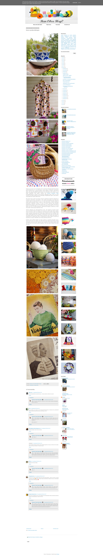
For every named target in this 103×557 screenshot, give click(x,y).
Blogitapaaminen (67, 36)
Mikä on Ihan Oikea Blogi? (37, 24)
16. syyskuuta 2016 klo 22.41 (37, 443)
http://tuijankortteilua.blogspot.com (35, 428)
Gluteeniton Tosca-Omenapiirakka (67, 148)
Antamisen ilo (66, 35)
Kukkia (62, 42)
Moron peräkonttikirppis (66, 80)
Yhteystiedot (58, 24)
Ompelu (62, 43)
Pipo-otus (30, 392)
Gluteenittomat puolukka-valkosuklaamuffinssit (67, 77)
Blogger (58, 554)
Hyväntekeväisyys (70, 38)
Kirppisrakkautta (65, 378)
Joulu (75, 38)
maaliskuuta (65, 95)
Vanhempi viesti (55, 528)
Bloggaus (62, 36)
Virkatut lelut (65, 45)
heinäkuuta (65, 90)
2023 (63, 57)
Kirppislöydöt (32, 385)
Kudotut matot (73, 41)
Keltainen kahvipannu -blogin (53, 193)
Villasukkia (72, 43)
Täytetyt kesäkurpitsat (65, 172)
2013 (63, 103)
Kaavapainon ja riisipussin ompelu (67, 394)
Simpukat (68, 398)
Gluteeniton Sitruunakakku (66, 147)
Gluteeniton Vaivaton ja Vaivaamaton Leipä (69, 150)
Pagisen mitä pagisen (66, 443)
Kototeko (63, 412)
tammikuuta (65, 98)
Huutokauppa (63, 38)
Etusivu (42, 528)
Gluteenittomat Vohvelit (65, 157)
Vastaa (30, 395)
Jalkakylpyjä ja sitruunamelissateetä (69, 83)
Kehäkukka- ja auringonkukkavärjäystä (69, 79)
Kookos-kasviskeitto (65, 161)
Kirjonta (69, 40)
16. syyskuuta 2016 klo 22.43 (39, 476)
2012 (63, 104)
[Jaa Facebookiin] (47, 383)
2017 (63, 66)
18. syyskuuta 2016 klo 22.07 (41, 494)
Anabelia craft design (66, 427)
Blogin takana (48, 24)
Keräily (71, 39)
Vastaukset (31, 397)
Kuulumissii (68, 444)
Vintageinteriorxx (32, 476)
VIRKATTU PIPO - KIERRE (67, 75)
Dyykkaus (62, 37)
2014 (63, 101)
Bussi (71, 36)
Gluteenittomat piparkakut (66, 154)
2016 (63, 67)
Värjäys (62, 48)
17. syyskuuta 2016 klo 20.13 (48, 435)
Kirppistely (62, 41)
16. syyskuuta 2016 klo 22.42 (36, 461)
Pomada (63, 397)
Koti (66, 41)
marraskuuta (65, 70)
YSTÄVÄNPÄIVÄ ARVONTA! (71, 109)
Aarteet (62, 35)
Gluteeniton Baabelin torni (66, 141)
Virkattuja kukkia (70, 44)
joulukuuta (65, 68)
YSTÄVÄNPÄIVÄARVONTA (71, 115)
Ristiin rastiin (64, 435)
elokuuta (64, 88)
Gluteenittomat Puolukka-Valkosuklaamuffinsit (66, 156)
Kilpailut (62, 40)
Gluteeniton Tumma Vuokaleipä (67, 149)
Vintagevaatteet (36, 385)
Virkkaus (67, 47)
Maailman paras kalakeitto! (66, 165)
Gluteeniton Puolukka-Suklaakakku (67, 143)
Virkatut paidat (69, 45)
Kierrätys (74, 39)
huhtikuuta (65, 94)
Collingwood (74, 36)
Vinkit (75, 43)
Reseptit (65, 43)
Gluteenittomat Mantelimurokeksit (67, 153)
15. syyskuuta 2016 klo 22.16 (37, 392)
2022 (63, 59)
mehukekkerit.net (65, 393)
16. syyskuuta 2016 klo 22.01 (45, 428)
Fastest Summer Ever (65, 409)
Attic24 (63, 405)
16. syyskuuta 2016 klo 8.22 (35, 408)
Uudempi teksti (28, 528)
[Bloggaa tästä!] (45, 383)
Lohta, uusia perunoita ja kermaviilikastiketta (66, 163)
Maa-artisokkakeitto (65, 164)
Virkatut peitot (74, 45)
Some (69, 43)
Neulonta (72, 42)
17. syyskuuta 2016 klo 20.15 (48, 451)
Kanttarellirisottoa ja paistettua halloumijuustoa (67, 159)
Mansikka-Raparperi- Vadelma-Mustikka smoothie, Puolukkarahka (68, 167)
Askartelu (74, 35)
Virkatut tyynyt (67, 46)
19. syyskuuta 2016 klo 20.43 (48, 502)
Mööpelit (68, 42)
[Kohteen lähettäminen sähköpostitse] (43, 383)
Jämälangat (62, 39)
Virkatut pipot (63, 46)
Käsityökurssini (67, 24)
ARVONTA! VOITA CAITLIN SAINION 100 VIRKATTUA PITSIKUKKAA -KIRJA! (71, 133)
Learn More (75, 2)
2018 (63, 64)
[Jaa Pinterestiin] (48, 383)
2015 (63, 100)
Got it (79, 2)
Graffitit (66, 37)
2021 (63, 60)
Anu (29, 408)
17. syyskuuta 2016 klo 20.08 (48, 399)
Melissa (30, 461)
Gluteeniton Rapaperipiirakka (66, 144)
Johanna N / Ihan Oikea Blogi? (37, 399)
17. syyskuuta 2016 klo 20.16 (48, 485)
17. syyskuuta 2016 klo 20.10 (48, 416)
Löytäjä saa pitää (65, 74)
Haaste (75, 37)
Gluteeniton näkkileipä (65, 142)
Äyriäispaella (64, 173)
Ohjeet (74, 42)
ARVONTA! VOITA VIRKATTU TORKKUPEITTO (71, 121)
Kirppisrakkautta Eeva (32, 494)
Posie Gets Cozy (65, 408)
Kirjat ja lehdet (65, 40)
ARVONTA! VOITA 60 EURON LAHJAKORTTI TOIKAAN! (70, 127)
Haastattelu (70, 37)
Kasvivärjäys (67, 39)
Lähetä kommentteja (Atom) (32, 530)
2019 (63, 63)
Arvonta (71, 35)
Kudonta (68, 41)
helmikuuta (65, 97)
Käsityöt (65, 42)
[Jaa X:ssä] (46, 383)
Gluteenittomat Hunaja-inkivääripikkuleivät (69, 152)
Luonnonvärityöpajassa (66, 84)
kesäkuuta (64, 91)
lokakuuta (64, 71)
